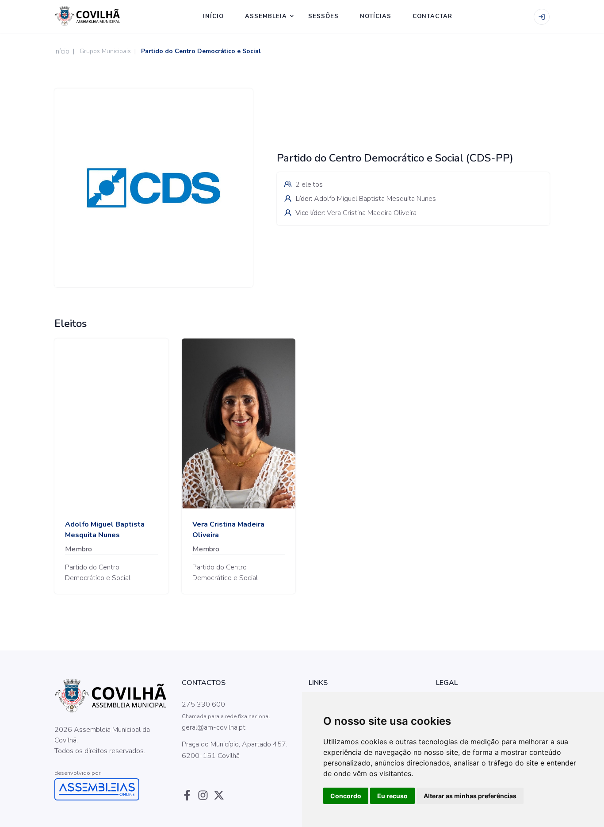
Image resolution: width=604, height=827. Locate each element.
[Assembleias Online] (111, 789)
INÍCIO (213, 16)
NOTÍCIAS (375, 16)
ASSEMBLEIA (266, 16)
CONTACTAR (432, 16)
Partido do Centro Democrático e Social (201, 51)
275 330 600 (203, 704)
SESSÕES (323, 16)
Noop (121, 762)
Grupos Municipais (105, 51)
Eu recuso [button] (392, 796)
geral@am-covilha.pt (213, 727)
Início (61, 51)
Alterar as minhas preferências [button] (470, 796)
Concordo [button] (345, 796)
